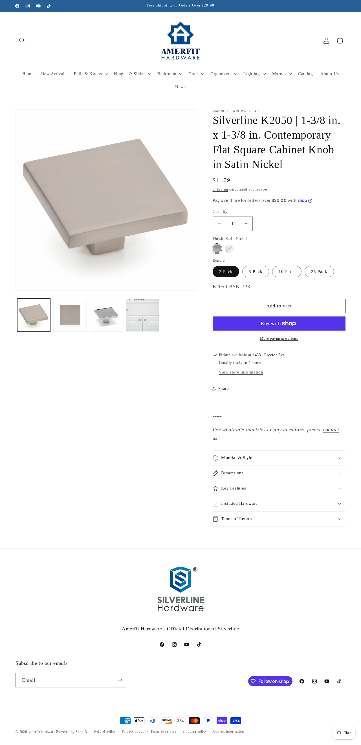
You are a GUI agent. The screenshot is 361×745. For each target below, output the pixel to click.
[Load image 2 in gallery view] (70, 315)
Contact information (228, 731)
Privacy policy (133, 731)
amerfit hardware (42, 732)
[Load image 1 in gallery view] (33, 315)
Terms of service (163, 731)
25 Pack (319, 271)
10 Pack (287, 271)
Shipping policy (194, 731)
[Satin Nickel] (217, 248)
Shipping (220, 189)
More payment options (279, 338)
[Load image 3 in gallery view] (106, 315)
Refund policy (105, 731)
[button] (22, 40)
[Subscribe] (120, 680)
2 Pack (226, 271)
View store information (241, 372)
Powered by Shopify (72, 732)
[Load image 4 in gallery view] (142, 315)
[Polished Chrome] (229, 248)
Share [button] (223, 388)
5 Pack (256, 271)
